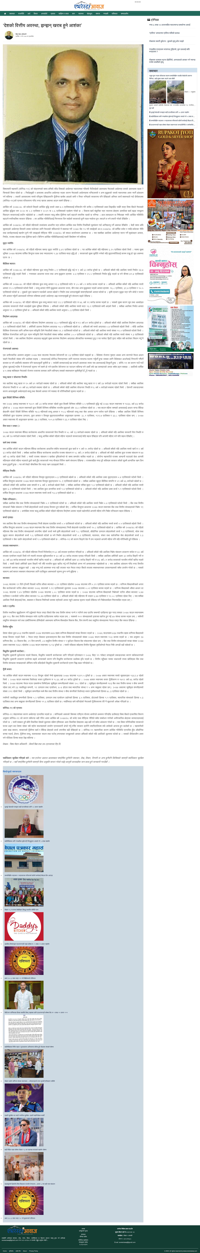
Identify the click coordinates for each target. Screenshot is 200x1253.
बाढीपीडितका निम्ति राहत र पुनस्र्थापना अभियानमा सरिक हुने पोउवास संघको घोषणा (29, 1046)
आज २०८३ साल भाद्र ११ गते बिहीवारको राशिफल (20, 978)
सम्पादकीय (124, 13)
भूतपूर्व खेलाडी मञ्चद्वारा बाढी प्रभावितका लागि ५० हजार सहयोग (24, 807)
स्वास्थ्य (80, 13)
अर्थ (29, 13)
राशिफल (114, 13)
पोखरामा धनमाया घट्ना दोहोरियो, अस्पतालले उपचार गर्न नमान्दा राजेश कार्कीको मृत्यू (172, 60)
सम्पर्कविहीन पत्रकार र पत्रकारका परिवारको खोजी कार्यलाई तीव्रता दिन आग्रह (29, 875)
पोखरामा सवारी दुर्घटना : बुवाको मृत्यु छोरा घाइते (166, 40)
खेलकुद (89, 13)
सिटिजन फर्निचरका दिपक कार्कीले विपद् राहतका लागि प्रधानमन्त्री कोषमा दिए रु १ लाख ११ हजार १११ (36, 1012)
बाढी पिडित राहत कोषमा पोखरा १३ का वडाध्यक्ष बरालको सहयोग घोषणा (25, 1149)
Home (5, 1251)
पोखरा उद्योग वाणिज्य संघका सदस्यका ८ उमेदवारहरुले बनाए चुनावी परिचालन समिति (30, 1081)
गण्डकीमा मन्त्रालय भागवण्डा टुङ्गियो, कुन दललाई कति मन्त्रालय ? (169, 50)
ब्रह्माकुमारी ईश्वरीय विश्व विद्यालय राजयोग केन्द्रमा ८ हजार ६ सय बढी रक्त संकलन (30, 1184)
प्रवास (53, 13)
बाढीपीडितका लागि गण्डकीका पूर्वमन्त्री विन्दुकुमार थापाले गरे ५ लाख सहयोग (27, 841)
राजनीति (21, 13)
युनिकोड (11, 1251)
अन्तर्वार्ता (44, 13)
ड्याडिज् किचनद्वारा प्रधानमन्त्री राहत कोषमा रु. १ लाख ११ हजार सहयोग (27, 944)
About (25, 1251)
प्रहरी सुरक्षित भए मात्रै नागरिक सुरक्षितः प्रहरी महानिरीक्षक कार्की (24, 1115)
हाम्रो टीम (18, 1251)
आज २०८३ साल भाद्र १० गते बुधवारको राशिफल (20, 1218)
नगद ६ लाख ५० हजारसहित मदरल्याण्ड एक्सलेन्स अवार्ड (169, 24)
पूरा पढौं (151, 108)
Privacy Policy (33, 1251)
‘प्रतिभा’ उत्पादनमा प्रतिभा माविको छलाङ (164, 32)
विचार (36, 13)
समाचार (12, 13)
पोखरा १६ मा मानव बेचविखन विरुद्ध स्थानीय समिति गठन (21, 909)
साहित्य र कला (64, 13)
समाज (98, 13)
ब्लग (73, 13)
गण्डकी (105, 13)
